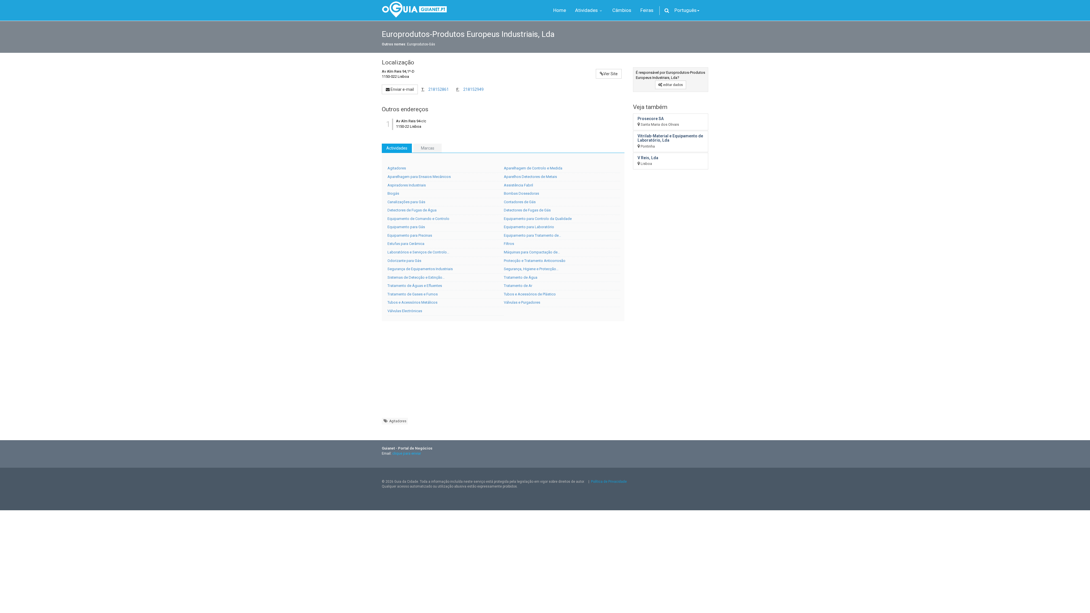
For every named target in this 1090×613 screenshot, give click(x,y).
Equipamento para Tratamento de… (532, 235)
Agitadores (396, 168)
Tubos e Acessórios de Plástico (530, 294)
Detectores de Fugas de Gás (527, 210)
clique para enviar (406, 453)
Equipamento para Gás (406, 227)
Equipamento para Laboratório (529, 227)
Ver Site (610, 74)
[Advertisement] (503, 372)
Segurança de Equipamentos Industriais (420, 269)
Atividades (587, 10)
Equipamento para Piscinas (409, 235)
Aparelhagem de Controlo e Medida (533, 168)
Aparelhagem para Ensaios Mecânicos (419, 177)
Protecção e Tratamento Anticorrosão (534, 261)
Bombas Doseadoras (521, 193)
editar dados (672, 85)
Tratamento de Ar (518, 286)
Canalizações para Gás (406, 202)
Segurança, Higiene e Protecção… (531, 269)
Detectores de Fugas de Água (412, 210)
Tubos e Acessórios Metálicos (412, 302)
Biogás (393, 193)
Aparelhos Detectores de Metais (530, 177)
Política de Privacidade (609, 482)
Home (559, 10)
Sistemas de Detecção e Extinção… (416, 277)
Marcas (427, 148)
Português (685, 10)
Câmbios (621, 10)
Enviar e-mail (402, 89)
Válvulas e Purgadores (522, 302)
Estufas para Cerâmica (405, 244)
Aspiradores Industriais (406, 185)
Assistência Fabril (518, 185)
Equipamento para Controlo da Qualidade (538, 219)
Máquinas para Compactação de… (532, 252)
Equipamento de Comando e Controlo (418, 219)
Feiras (646, 10)
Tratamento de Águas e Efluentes (414, 286)
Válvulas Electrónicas (404, 311)
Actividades (396, 148)
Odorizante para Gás (404, 261)
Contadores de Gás (520, 202)
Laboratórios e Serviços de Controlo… (418, 252)
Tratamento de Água (520, 277)
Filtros (509, 244)
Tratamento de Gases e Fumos (412, 294)
